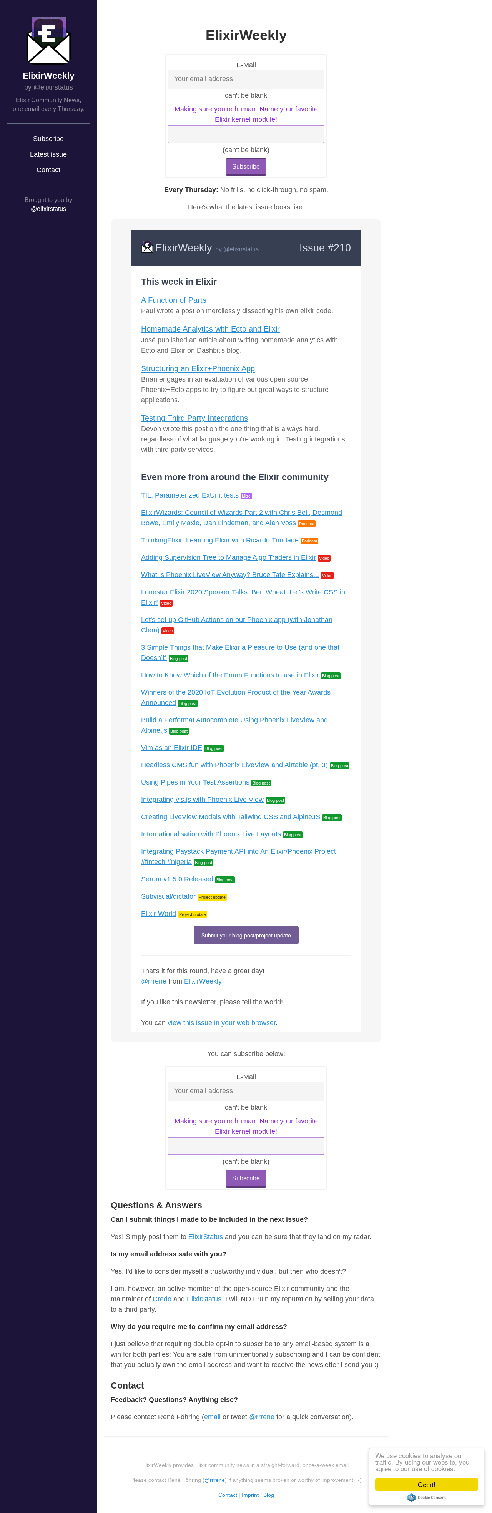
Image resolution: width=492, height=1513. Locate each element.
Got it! (426, 1484)
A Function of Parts (173, 300)
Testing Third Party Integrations (194, 418)
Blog (268, 1495)
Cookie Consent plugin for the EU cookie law (426, 1497)
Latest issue (48, 154)
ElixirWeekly (49, 76)
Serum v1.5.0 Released (177, 879)
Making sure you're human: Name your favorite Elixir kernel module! (246, 114)
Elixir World (158, 913)
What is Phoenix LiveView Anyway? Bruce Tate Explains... (230, 575)
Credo (162, 1299)
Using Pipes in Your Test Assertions (195, 782)
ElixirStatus (205, 1237)
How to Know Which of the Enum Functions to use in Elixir (230, 675)
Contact (48, 170)
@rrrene (153, 981)
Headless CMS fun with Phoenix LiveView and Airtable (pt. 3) (234, 765)
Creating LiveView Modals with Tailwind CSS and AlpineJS (230, 817)
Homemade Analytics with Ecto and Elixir (210, 329)
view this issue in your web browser (222, 1023)
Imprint (250, 1495)
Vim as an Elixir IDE (171, 748)
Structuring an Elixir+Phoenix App (198, 368)
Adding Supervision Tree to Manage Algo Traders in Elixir (228, 557)
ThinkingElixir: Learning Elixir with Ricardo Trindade (220, 540)
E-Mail (246, 65)
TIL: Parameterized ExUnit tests (190, 495)
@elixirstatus (48, 209)
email (212, 1417)
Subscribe (48, 139)
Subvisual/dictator (168, 896)
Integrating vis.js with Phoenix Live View (202, 799)
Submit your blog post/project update (246, 935)
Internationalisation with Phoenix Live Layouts (211, 834)
